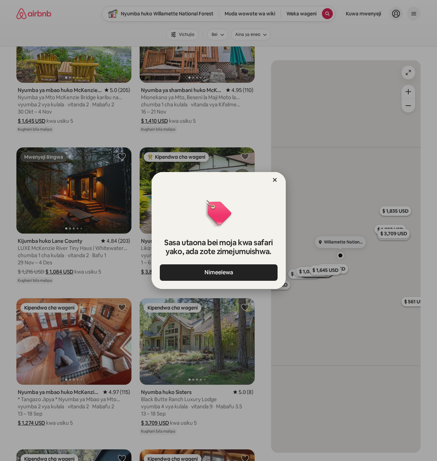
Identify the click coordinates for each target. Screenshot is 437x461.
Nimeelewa (218, 272)
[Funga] (275, 180)
